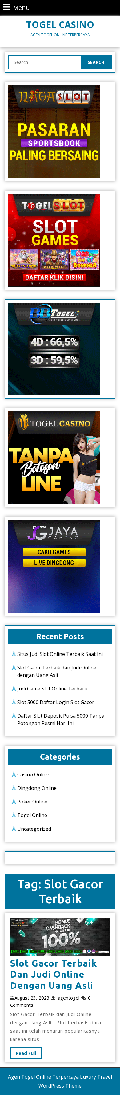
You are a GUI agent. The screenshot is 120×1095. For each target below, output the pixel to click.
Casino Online (33, 774)
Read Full (23, 1051)
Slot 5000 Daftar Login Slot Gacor (55, 702)
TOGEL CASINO (60, 24)
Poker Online (32, 801)
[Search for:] (45, 62)
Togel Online (32, 815)
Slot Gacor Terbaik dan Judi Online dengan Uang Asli (53, 974)
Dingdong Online (37, 788)
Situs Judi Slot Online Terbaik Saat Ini (60, 654)
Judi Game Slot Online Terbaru (52, 688)
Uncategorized (34, 828)
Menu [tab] (16, 7)
